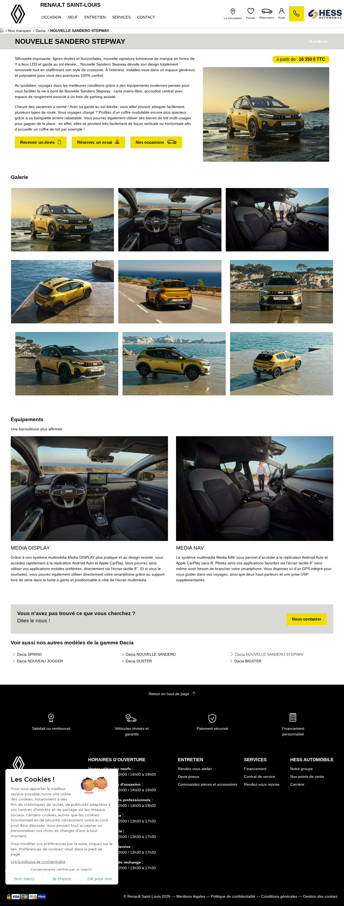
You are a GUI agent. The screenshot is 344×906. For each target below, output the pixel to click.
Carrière (297, 784)
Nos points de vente (307, 776)
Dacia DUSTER (139, 661)
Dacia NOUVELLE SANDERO (151, 654)
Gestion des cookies (320, 896)
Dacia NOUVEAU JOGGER (40, 661)
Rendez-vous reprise (262, 784)
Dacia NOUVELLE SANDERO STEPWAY (269, 654)
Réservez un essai (95, 142)
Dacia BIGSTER (247, 661)
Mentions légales (190, 896)
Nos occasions (150, 142)
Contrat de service (259, 776)
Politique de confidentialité (233, 896)
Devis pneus (188, 776)
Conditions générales (279, 896)
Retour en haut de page (169, 694)
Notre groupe (301, 769)
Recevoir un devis (38, 142)
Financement (255, 769)
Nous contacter (306, 619)
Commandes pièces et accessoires (207, 784)
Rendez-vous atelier (195, 769)
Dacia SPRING (29, 654)
